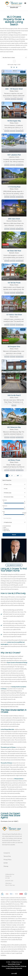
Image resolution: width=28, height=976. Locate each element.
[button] (25, 3)
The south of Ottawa (6, 763)
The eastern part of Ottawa (8, 747)
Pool (5, 527)
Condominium (7, 525)
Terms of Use (7, 856)
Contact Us (7, 853)
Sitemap (6, 866)
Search (14, 534)
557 (18, 475)
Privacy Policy (7, 859)
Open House (7, 530)
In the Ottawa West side (7, 729)
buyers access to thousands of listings (17, 662)
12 (11, 67)
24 (14, 67)
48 (16, 67)
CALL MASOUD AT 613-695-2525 (14, 565)
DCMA (6, 863)
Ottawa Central (18, 778)
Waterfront (6, 529)
